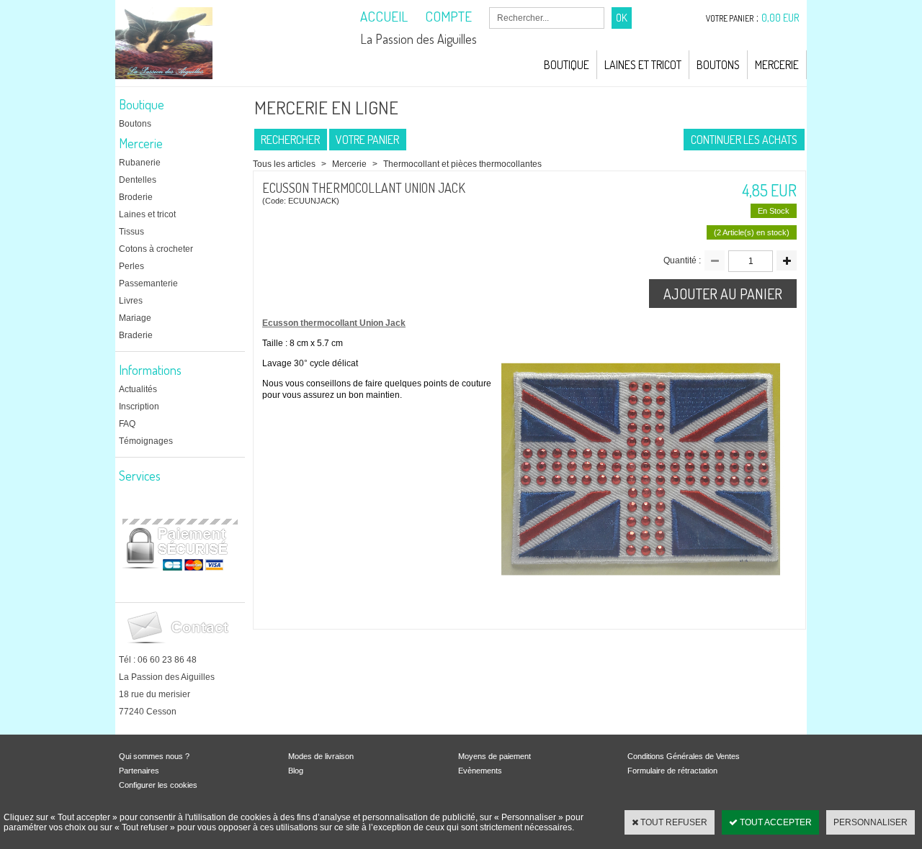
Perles (131, 266)
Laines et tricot (147, 214)
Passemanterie (148, 283)
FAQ (127, 424)
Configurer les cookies (158, 785)
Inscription (139, 406)
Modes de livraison (321, 756)
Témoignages (146, 441)
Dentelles (137, 180)
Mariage (135, 318)
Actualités (138, 389)
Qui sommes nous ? (154, 756)
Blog (295, 770)
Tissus (131, 232)
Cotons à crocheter (156, 249)
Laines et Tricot (642, 65)
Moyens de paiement (494, 756)
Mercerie (777, 65)
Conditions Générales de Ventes (683, 756)
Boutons (718, 65)
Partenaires (139, 770)
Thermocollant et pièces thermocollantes (462, 164)
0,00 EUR (780, 17)
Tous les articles (284, 164)
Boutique (566, 65)
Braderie (136, 335)
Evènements (480, 770)
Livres (131, 301)
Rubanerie (140, 163)
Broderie (136, 197)
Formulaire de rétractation (672, 770)
